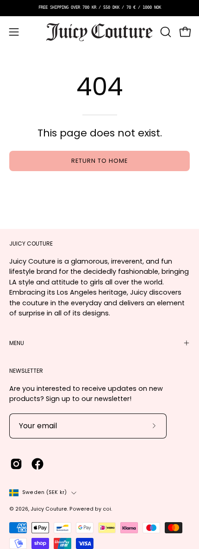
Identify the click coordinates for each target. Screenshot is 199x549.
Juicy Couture (49, 509)
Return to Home (99, 161)
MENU (16, 343)
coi (107, 509)
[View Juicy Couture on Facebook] (37, 464)
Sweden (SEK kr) (44, 492)
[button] (164, 31)
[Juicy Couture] (99, 32)
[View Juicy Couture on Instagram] (16, 464)
